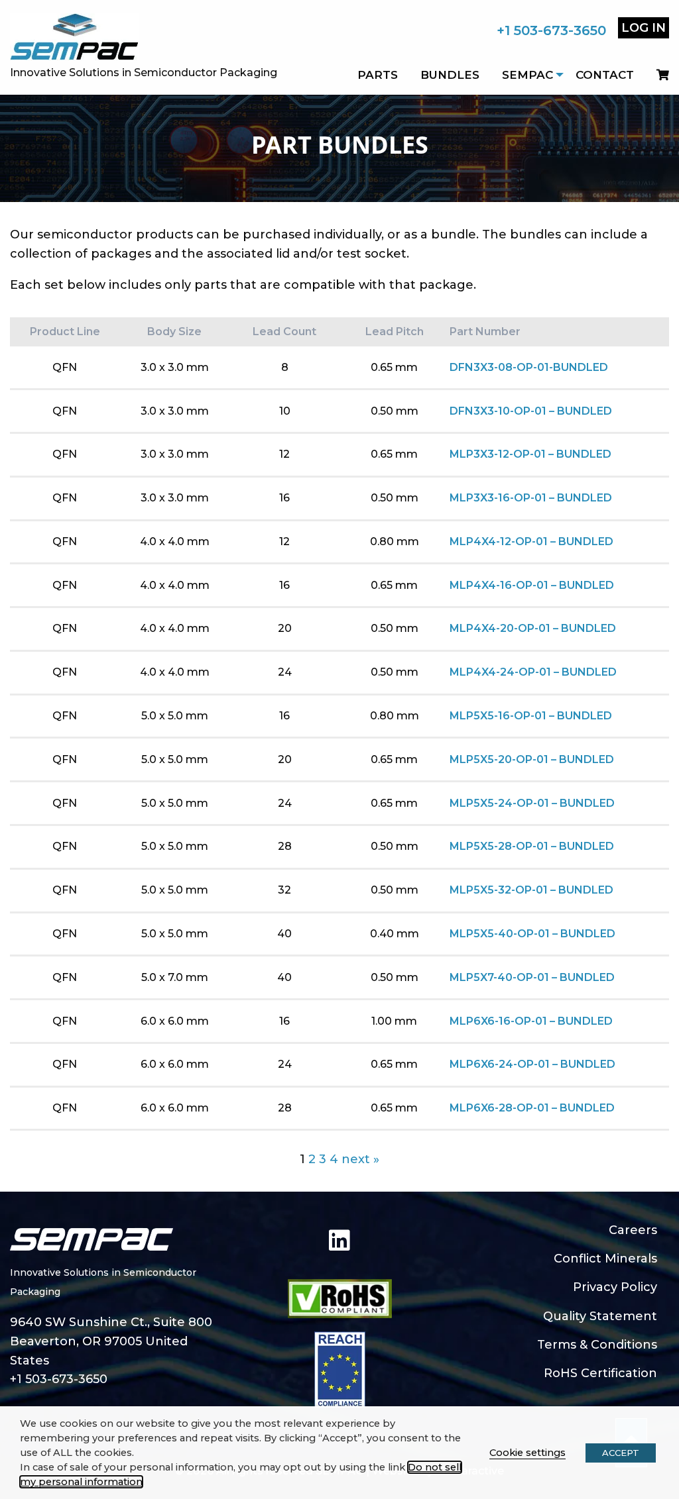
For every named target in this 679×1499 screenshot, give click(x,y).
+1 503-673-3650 (551, 30)
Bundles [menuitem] (449, 74)
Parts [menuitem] (377, 74)
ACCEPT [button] (620, 1452)
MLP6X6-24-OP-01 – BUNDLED (532, 1064)
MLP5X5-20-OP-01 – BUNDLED (532, 759)
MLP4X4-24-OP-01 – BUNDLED (533, 672)
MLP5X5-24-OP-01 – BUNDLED (532, 803)
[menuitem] (657, 74)
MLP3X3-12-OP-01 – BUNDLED (530, 454)
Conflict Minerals (605, 1258)
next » (360, 1159)
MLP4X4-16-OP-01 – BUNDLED (532, 585)
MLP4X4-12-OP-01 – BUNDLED (531, 541)
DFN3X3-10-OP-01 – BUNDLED (531, 411)
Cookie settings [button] (527, 1453)
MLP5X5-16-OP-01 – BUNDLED (531, 715)
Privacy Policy (615, 1287)
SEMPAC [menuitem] (527, 74)
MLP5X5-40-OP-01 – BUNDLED (532, 933)
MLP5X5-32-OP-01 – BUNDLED (531, 890)
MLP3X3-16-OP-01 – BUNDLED (531, 497)
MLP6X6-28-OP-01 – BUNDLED (532, 1108)
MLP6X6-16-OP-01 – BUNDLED (531, 1021)
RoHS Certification (600, 1373)
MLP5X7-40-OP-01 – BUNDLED (532, 977)
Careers (633, 1230)
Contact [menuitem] (605, 74)
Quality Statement (600, 1316)
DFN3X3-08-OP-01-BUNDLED (529, 367)
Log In (643, 28)
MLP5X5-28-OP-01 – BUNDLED (532, 846)
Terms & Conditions (597, 1344)
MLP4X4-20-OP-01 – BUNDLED (533, 628)
